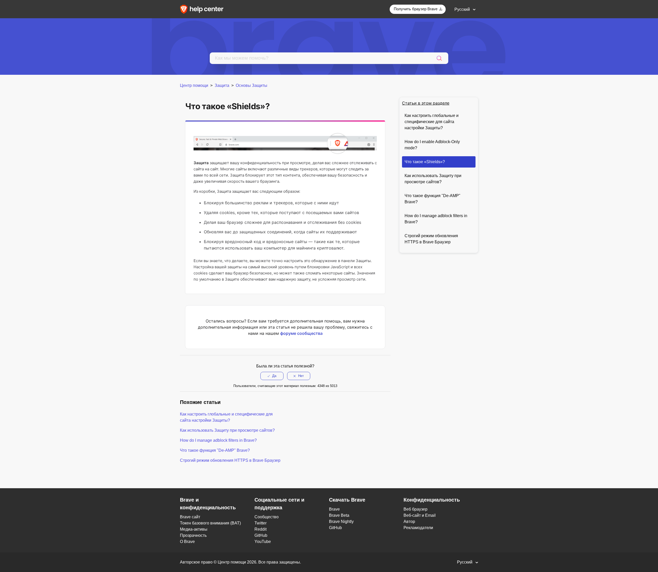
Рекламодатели (418, 527)
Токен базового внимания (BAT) (210, 523)
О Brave (187, 541)
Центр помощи (194, 85)
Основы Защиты (251, 85)
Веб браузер (415, 509)
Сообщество (266, 517)
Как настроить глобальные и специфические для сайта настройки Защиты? (432, 121)
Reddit (260, 529)
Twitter (260, 523)
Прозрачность (193, 535)
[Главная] (203, 9)
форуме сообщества (301, 333)
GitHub (260, 535)
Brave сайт (190, 517)
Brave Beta (339, 515)
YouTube (262, 541)
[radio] (272, 376)
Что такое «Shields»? (425, 162)
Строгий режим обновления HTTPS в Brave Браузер (431, 239)
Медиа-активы (193, 529)
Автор (409, 521)
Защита (222, 85)
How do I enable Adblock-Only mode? (432, 145)
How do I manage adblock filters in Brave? (436, 219)
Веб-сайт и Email (420, 515)
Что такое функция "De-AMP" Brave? (432, 198)
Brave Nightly (341, 521)
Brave (334, 509)
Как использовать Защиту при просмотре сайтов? (433, 178)
